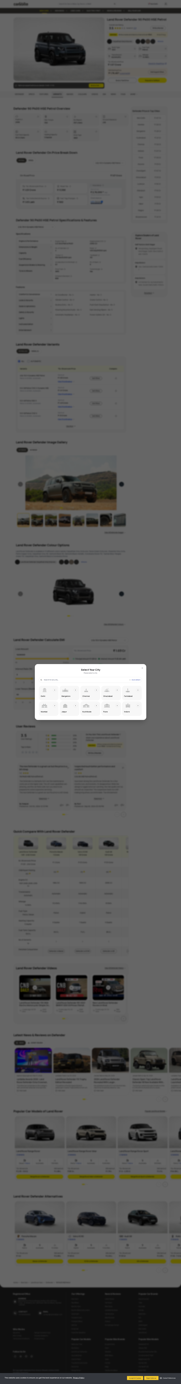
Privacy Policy (78, 1378)
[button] (167, 1378)
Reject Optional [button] (151, 1378)
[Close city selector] (142, 668)
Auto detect (136, 680)
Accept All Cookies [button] (135, 1378)
